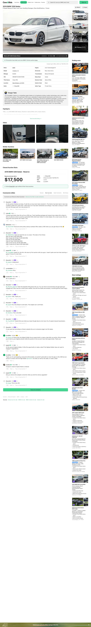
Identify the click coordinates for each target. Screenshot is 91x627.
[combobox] (62, 2)
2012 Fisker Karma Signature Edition (76, 160)
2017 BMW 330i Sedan (26, 160)
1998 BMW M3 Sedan (77, 266)
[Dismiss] (88, 624)
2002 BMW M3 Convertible (78, 484)
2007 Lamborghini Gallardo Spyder (79, 75)
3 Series (15, 70)
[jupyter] (4, 250)
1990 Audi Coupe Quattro (78, 363)
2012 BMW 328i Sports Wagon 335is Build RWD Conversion (43, 161)
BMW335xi (8, 224)
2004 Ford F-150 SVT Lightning (77, 436)
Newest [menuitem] (41, 192)
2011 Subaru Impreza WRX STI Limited (78, 183)
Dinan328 (16, 86)
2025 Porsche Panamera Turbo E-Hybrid (78, 288)
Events (43, 2)
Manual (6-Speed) (11, 396)
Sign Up (84, 2)
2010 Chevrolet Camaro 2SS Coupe (78, 508)
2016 (27, 396)
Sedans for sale (40, 399)
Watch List (31, 2)
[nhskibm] (4, 277)
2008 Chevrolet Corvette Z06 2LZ (78, 118)
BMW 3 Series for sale (31, 399)
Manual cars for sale (12, 399)
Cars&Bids (8, 335)
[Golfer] (4, 213)
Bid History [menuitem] (65, 192)
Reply (11, 209)
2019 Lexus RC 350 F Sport (78, 245)
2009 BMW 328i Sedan (77, 225)
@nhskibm (29, 358)
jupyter (7, 250)
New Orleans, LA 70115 (18, 83)
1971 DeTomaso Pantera (78, 205)
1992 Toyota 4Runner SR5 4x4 (78, 313)
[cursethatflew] (4, 268)
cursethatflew (9, 268)
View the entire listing (35, 118)
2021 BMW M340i (58, 160)
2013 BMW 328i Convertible (7, 160)
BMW (14, 67)
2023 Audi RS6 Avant (77, 96)
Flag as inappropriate (20, 209)
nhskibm (8, 276)
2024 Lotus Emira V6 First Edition (78, 339)
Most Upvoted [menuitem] (48, 192)
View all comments (35, 390)
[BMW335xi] (4, 225)
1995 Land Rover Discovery (78, 460)
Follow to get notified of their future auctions (19, 186)
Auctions (17, 2)
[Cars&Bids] (4, 335)
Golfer (7, 213)
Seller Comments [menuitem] (57, 192)
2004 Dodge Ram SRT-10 (78, 139)
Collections (37, 2)
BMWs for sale (21, 399)
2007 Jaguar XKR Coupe (78, 412)
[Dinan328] (13, 86)
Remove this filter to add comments (35, 196)
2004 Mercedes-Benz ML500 (77, 388)
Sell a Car (23, 2)
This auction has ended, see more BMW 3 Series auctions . (22, 60)
